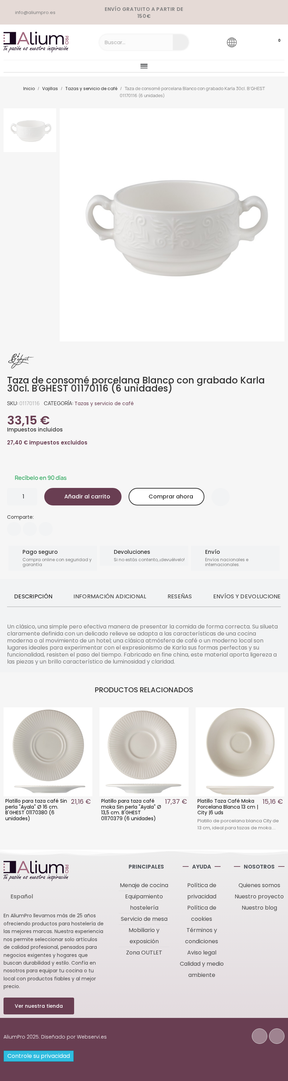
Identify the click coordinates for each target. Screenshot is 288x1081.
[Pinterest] (46, 529)
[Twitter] (30, 529)
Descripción (33, 596)
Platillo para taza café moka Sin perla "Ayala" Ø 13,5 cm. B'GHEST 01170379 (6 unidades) (131, 809)
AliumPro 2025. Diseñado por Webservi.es (55, 1036)
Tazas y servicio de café (104, 403)
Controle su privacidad (38, 1056)
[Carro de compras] (272, 42)
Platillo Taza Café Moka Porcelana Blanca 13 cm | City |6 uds (227, 806)
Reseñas (180, 596)
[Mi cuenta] (251, 42)
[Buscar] (181, 42)
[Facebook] (14, 529)
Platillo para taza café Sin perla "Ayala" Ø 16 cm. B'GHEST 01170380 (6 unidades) (36, 809)
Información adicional (109, 596)
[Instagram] (276, 1036)
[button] (83, 496)
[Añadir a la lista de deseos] (220, 497)
